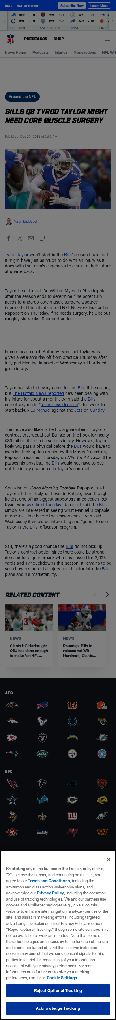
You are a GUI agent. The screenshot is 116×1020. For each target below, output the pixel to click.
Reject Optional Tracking (58, 990)
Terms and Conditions (49, 880)
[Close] (108, 859)
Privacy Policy (50, 892)
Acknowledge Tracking (58, 1008)
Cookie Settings (62, 977)
